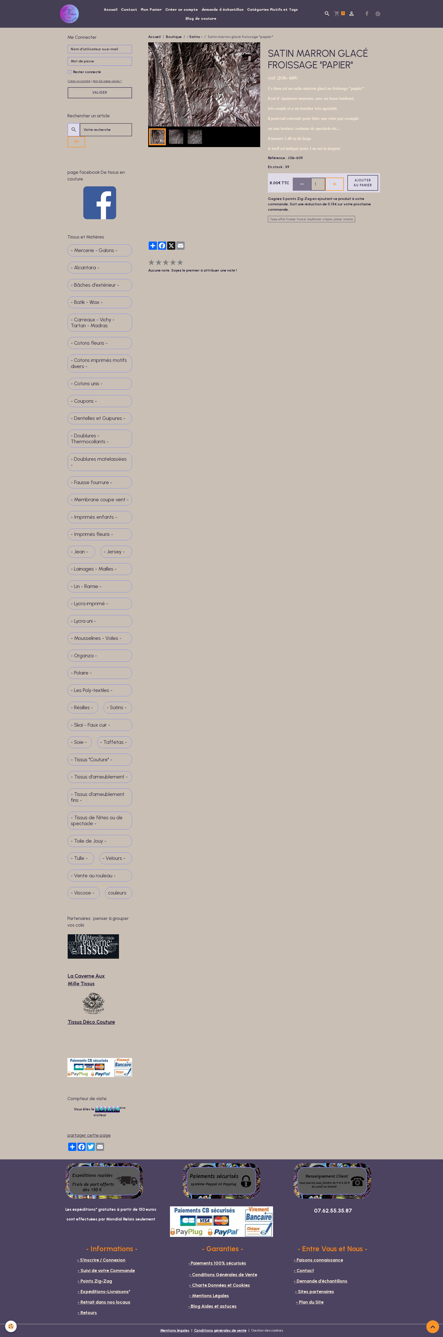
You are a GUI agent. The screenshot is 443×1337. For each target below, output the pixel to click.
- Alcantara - (85, 268)
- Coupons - (84, 401)
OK (76, 141)
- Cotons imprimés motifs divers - (99, 363)
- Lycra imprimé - (89, 604)
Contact (129, 9)
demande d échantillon (223, 9)
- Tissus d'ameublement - (99, 777)
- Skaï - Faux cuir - (90, 725)
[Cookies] (11, 1326)
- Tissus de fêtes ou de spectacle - (97, 821)
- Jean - (79, 552)
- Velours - (113, 858)
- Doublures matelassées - (99, 462)
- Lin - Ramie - (86, 586)
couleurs (117, 893)
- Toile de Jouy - (88, 841)
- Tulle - (79, 858)
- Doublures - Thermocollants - (90, 439)
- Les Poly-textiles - (92, 690)
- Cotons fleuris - (89, 343)
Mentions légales (174, 1330)
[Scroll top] (432, 1326)
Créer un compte (181, 9)
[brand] (70, 14)
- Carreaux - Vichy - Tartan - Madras (93, 323)
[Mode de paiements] (221, 1181)
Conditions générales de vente (220, 1330)
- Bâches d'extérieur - (95, 285)
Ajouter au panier (363, 182)
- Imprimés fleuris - (92, 534)
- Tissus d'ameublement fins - (97, 797)
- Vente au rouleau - (93, 876)
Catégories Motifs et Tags (272, 9)
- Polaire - (81, 673)
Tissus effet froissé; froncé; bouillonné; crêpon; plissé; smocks (311, 219)
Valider (99, 92)
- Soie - (79, 742)
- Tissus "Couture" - (91, 760)
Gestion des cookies (267, 1330)
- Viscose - (82, 893)
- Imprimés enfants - (94, 517)
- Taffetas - (113, 742)
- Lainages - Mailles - (94, 569)
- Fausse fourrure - (91, 482)
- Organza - (84, 656)
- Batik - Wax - (87, 302)
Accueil (110, 9)
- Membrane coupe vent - (100, 500)
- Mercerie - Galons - (94, 250)
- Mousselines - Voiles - (96, 638)
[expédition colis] (104, 1181)
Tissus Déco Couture (91, 1022)
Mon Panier (151, 9)
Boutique (174, 37)
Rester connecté (87, 72)
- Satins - (195, 37)
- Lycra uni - (83, 621)
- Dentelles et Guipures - (98, 418)
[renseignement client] (332, 1181)
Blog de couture (200, 18)
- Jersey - (114, 552)
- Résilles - (82, 707)
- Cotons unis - (87, 384)
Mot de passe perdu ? (107, 81)
